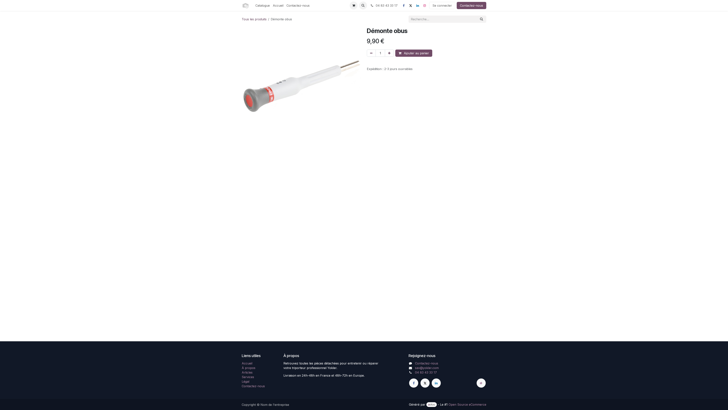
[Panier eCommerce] (354, 5)
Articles (247, 372)
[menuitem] (262, 5)
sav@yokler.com (427, 368)
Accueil (247, 363)
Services (248, 377)
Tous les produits (254, 19)
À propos (248, 368)
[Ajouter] (389, 53)
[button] (363, 5)
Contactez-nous (471, 5)
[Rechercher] (481, 19)
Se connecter (442, 5)
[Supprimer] (371, 53)
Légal (245, 381)
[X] (411, 5)
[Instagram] (425, 5)
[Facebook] (404, 5)
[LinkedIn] (418, 5)
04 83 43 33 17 (386, 5)
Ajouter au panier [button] (416, 53)
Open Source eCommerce (467, 404)
